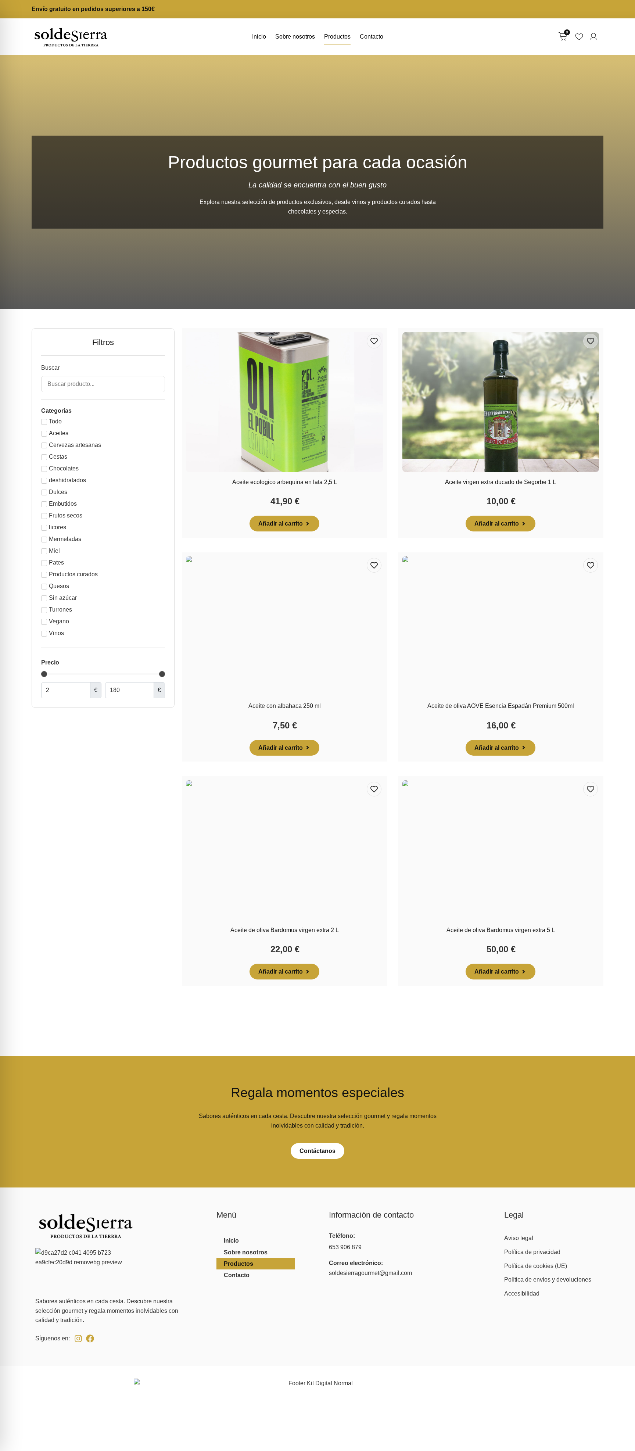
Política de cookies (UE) (535, 1266)
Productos (337, 36)
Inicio (259, 36)
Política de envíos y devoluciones (547, 1279)
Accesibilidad (521, 1293)
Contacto (371, 36)
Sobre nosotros (295, 36)
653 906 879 (345, 1247)
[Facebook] (90, 1338)
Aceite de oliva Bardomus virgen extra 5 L (500, 930)
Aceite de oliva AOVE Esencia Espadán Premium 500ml (500, 706)
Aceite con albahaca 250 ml (284, 706)
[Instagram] (78, 1338)
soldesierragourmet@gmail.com (370, 1273)
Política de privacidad (532, 1252)
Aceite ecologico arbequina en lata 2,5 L (284, 482)
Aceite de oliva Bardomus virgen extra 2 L (284, 930)
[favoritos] (579, 36)
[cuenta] (593, 36)
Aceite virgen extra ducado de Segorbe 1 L (500, 482)
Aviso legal (518, 1238)
